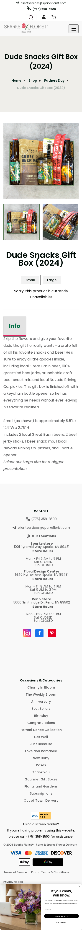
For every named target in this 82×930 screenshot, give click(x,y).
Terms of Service (15, 872)
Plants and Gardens (41, 786)
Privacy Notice (13, 882)
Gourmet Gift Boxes (41, 779)
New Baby (41, 758)
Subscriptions (41, 793)
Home (16, 80)
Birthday (41, 715)
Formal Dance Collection (41, 730)
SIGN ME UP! (61, 916)
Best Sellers (41, 708)
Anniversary (41, 701)
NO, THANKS (61, 922)
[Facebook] (39, 633)
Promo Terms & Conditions (50, 872)
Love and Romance (41, 751)
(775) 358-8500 (44, 9)
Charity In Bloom (41, 687)
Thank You (41, 772)
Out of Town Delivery (41, 800)
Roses (41, 765)
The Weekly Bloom (41, 694)
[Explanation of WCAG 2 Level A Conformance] (41, 818)
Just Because (41, 744)
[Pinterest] (52, 633)
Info (14, 326)
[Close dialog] (79, 886)
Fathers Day (54, 80)
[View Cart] (53, 18)
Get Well (41, 737)
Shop (32, 80)
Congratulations (41, 722)
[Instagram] (27, 633)
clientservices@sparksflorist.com (44, 3)
